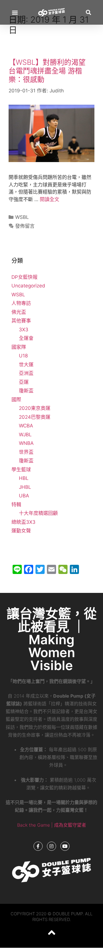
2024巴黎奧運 (34, 417)
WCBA (26, 426)
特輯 (16, 504)
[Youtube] (65, 846)
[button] (14, 12)
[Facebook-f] (38, 846)
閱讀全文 (49, 199)
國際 (16, 399)
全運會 (26, 338)
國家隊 (18, 347)
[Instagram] (51, 846)
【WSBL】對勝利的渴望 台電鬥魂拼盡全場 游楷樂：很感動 (47, 71)
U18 (23, 356)
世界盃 (26, 452)
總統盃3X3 (23, 522)
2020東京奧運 (34, 408)
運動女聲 (21, 531)
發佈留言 (25, 226)
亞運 (24, 382)
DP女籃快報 (24, 277)
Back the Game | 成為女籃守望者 (51, 825)
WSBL (22, 217)
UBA (24, 496)
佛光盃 (18, 312)
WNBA (26, 443)
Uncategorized (28, 286)
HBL (24, 478)
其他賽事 (21, 321)
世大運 (26, 364)
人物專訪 (21, 303)
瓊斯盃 (26, 391)
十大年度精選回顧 (38, 513)
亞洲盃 (26, 373)
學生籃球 (21, 469)
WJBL (25, 434)
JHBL (25, 487)
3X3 (23, 329)
